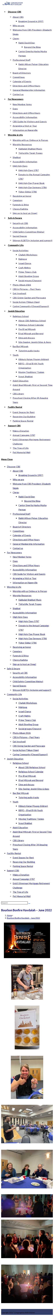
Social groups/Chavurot (29, 728)
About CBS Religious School (31, 767)
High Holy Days (20, 617)
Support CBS (13, 870)
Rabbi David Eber (26, 496)
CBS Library (18, 840)
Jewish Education (15, 758)
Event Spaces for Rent (23, 857)
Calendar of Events (22, 535)
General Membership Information (28, 544)
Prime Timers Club (27, 720)
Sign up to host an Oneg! (24, 664)
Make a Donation (21, 874)
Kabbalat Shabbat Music (29, 599)
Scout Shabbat (25, 823)
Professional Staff (21, 514)
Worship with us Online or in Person (30, 591)
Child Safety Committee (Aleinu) (28, 681)
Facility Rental (14, 853)
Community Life (14, 694)
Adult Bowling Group (28, 724)
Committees (18, 531)
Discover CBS (13, 466)
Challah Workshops (27, 703)
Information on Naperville (25, 582)
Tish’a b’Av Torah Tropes (29, 604)
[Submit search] (29, 903)
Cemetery (17, 651)
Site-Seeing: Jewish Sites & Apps (33, 789)
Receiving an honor (22, 647)
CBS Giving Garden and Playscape (29, 746)
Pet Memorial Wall (22, 896)
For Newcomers (14, 552)
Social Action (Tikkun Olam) (26, 750)
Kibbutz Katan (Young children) (33, 806)
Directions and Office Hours (26, 539)
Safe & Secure (13, 668)
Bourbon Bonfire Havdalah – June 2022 (23, 918)
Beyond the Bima (32, 501)
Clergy (16, 492)
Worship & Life (14, 587)
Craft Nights (24, 715)
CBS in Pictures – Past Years (26, 737)
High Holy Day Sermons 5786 (32, 638)
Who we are (18, 479)
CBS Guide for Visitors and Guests (29, 574)
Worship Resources (22, 595)
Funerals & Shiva (21, 655)
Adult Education (20, 827)
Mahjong (22, 707)
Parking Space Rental (23, 866)
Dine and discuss (26, 784)
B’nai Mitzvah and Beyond (30, 780)
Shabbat (16, 608)
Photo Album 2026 (22, 733)
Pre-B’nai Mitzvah (27, 776)
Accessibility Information (25, 569)
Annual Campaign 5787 (24, 879)
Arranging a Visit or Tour (24, 578)
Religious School (21, 763)
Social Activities (20, 698)
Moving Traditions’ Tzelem (31, 819)
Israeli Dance (24, 711)
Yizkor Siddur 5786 (27, 642)
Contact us (18, 548)
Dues (15, 561)
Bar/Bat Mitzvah (21, 793)
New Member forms (22, 557)
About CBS (18, 471)
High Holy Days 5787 (28, 621)
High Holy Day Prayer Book (31, 634)
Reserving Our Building (24, 862)
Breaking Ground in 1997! (30, 475)
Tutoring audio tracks (28, 797)
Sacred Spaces (19, 685)
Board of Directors (22, 526)
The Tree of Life (20, 892)
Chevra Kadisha (20, 660)
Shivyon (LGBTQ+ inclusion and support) (32, 690)
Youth (15, 801)
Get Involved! (19, 741)
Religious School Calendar (30, 771)
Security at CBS (20, 673)
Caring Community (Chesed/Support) (30, 754)
